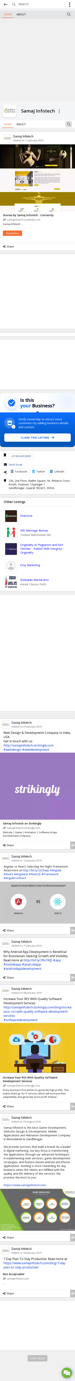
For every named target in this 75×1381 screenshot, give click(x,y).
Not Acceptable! (13, 1274)
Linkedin (59, 471)
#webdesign (12, 749)
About (21, 14)
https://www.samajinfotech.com (25, 1185)
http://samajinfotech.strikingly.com (28, 745)
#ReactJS (35, 874)
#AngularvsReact (15, 878)
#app (57, 960)
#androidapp (31, 964)
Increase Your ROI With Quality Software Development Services (30, 1079)
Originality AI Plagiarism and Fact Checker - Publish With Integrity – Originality (42, 548)
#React (8, 874)
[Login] (69, 5)
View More (37, 1358)
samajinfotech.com (18, 1278)
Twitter (40, 471)
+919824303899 (21, 456)
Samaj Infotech (23, 136)
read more (12, 233)
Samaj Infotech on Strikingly (22, 823)
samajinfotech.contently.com (23, 219)
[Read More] (72, 845)
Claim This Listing (35, 437)
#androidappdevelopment (22, 968)
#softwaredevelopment (20, 1020)
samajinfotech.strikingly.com (23, 828)
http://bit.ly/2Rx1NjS (37, 960)
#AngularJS (21, 874)
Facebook (21, 471)
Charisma (26, 516)
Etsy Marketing (30, 565)
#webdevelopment (35, 749)
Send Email (15, 464)
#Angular (56, 870)
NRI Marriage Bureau (34, 530)
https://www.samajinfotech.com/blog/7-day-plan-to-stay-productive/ (34, 1265)
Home (8, 14)
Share (10, 246)
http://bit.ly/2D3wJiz (36, 870)
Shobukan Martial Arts (34, 580)
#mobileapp (12, 964)
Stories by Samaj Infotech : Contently (28, 215)
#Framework (50, 874)
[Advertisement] (37, 59)
